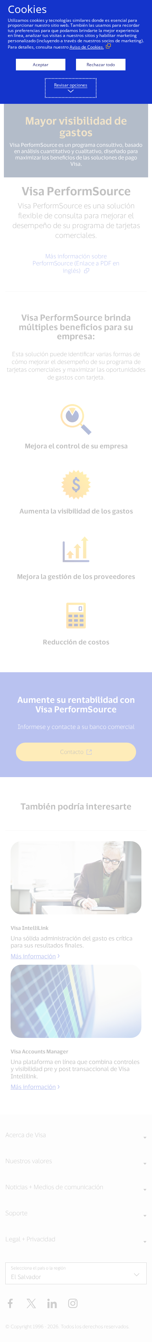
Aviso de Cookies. (87, 47)
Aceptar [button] (40, 65)
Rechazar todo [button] (101, 65)
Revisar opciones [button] (70, 85)
